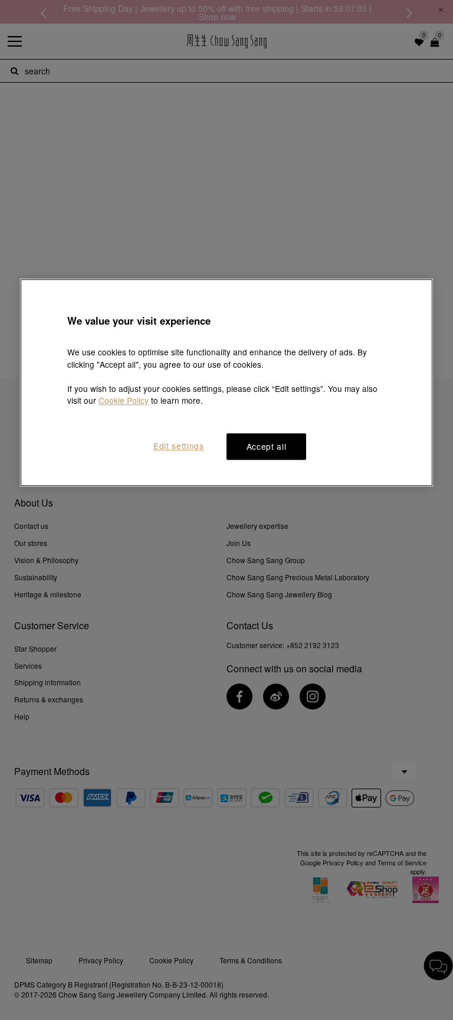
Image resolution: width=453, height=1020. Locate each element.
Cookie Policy (124, 401)
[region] (226, 383)
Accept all (267, 447)
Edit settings (178, 446)
